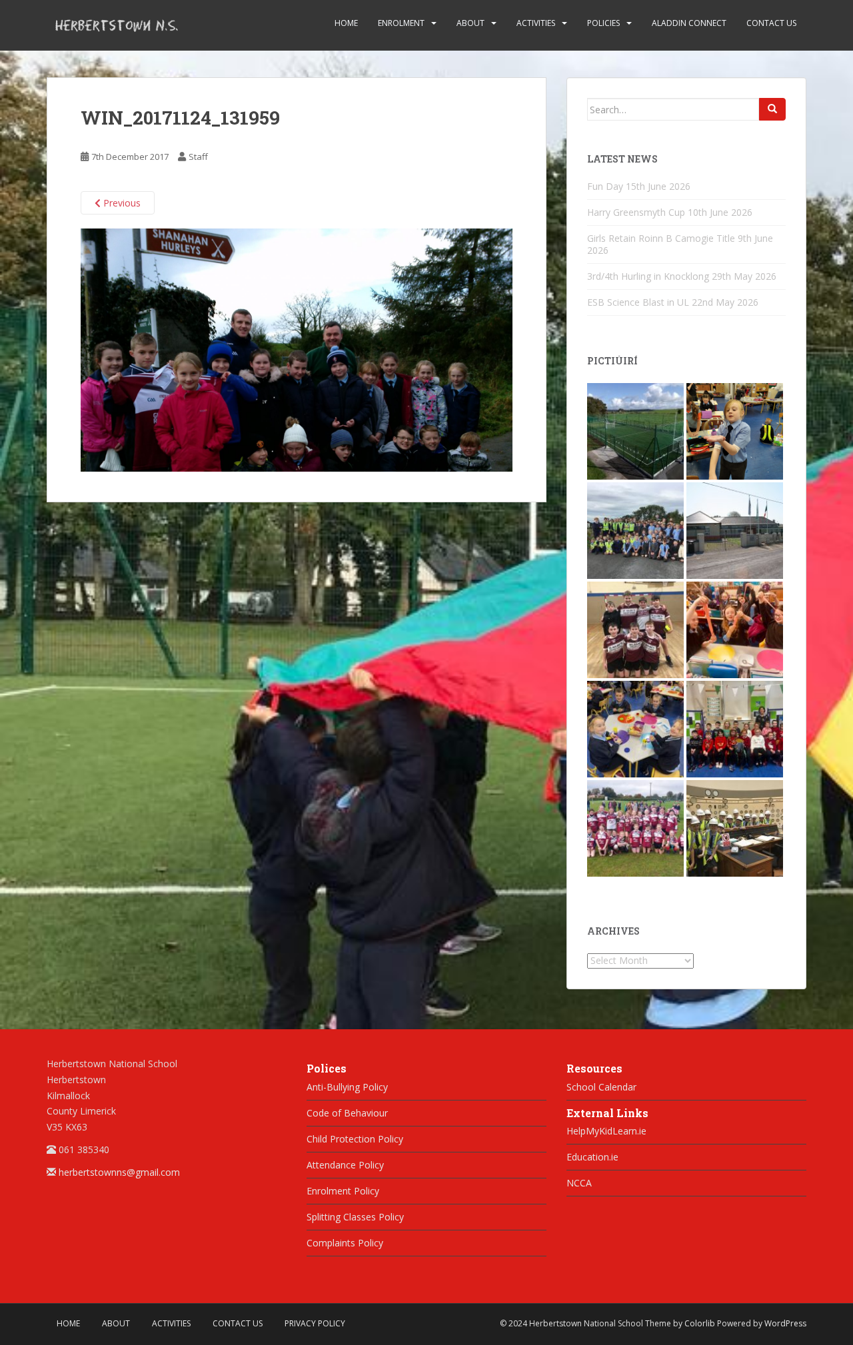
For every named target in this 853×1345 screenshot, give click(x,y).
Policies (603, 23)
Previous (121, 203)
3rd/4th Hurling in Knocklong (648, 276)
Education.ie (592, 1156)
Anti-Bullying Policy (347, 1087)
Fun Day (605, 186)
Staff (198, 157)
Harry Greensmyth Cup (636, 212)
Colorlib (699, 1323)
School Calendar (601, 1087)
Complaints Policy (345, 1242)
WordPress (785, 1323)
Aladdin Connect (689, 23)
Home (346, 23)
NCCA (579, 1182)
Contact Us (771, 23)
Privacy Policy (315, 1323)
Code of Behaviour (347, 1113)
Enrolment (401, 23)
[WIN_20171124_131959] (296, 348)
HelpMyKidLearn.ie (606, 1130)
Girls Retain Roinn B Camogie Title (661, 238)
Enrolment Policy (343, 1190)
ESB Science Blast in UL (638, 302)
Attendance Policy (345, 1164)
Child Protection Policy (355, 1138)
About (470, 23)
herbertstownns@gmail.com (119, 1172)
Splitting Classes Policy (355, 1216)
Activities (535, 23)
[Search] (772, 109)
